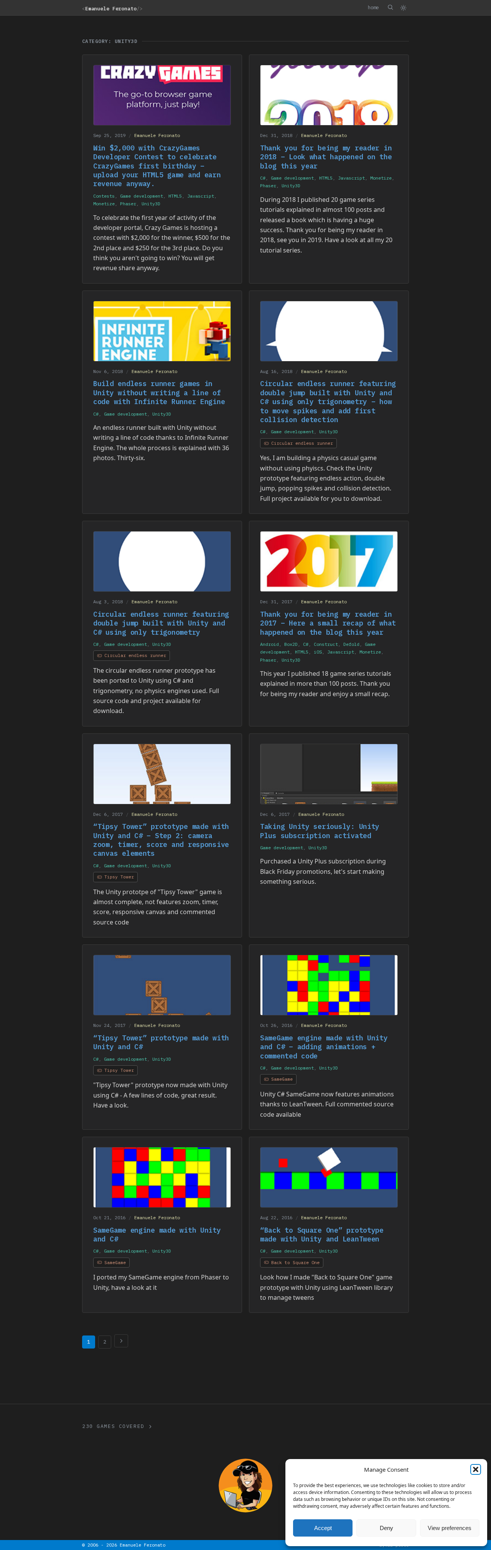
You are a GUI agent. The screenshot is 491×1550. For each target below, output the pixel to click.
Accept (323, 1528)
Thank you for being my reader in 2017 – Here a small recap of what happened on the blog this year (328, 623)
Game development (141, 196)
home (373, 7)
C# (262, 178)
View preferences (449, 1528)
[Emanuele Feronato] (245, 1485)
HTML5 (175, 196)
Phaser (128, 203)
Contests (104, 196)
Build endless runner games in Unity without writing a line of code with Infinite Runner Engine (159, 392)
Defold (351, 644)
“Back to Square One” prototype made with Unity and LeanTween (322, 1234)
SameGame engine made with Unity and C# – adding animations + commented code (324, 1046)
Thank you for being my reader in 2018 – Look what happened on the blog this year (326, 157)
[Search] (390, 7)
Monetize (104, 203)
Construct (326, 644)
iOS (318, 652)
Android (269, 644)
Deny (386, 1528)
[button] (475, 1469)
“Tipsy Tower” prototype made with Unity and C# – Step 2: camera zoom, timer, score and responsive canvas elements (161, 840)
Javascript (200, 196)
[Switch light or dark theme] (403, 7)
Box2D (291, 644)
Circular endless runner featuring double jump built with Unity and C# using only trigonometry (161, 623)
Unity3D (151, 203)
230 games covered (113, 1426)
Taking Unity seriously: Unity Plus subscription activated (319, 831)
